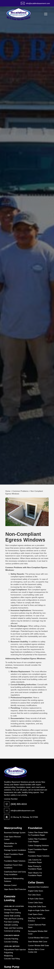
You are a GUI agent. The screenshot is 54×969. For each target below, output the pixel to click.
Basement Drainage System (14, 833)
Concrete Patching (11, 939)
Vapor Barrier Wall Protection (15, 889)
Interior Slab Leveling (12, 916)
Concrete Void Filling (12, 959)
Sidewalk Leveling (11, 925)
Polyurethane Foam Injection (15, 950)
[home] (18, 14)
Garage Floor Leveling (12, 913)
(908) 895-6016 (19, 804)
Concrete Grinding (11, 942)
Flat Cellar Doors (34, 895)
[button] (45, 14)
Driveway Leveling (11, 910)
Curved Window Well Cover (38, 938)
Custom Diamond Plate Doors (37, 926)
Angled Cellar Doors (35, 891)
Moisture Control (10, 885)
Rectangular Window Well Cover (37, 932)
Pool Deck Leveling (11, 922)
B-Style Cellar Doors (36, 899)
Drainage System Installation (15, 850)
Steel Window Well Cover (37, 942)
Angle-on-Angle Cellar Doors (38, 910)
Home (7, 491)
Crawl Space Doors (35, 914)
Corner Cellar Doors (35, 903)
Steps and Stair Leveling (13, 928)
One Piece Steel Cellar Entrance (36, 919)
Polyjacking (8, 953)
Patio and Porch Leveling (13, 919)
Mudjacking (8, 956)
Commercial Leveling (12, 931)
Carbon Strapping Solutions (38, 845)
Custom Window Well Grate (38, 945)
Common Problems (20, 491)
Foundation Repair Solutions (14, 861)
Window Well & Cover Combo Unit (36, 950)
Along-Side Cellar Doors (37, 906)
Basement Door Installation (38, 887)
